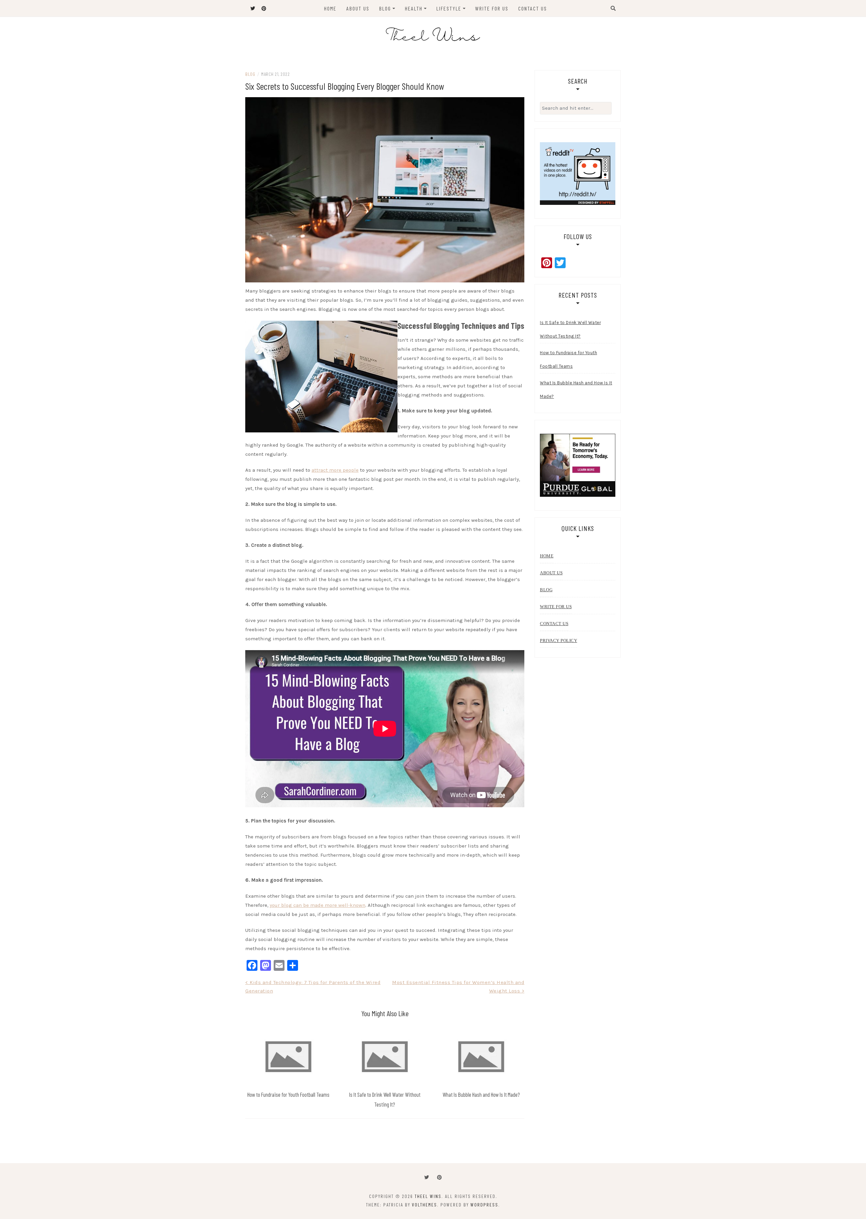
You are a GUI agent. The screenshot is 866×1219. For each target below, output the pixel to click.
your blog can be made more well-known (317, 905)
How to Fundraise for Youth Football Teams (288, 1094)
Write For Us (491, 8)
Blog (385, 8)
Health (414, 8)
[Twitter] (426, 1177)
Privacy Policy (558, 640)
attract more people (335, 470)
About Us (357, 8)
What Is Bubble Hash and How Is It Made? (481, 1094)
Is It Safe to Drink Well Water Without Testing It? (570, 329)
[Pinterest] (439, 1177)
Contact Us (532, 8)
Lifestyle (448, 8)
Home (330, 8)
